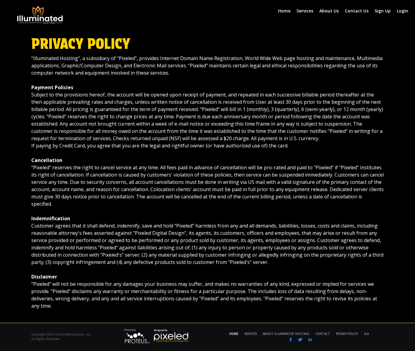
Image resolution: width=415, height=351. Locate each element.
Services (305, 11)
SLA (366, 334)
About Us (329, 11)
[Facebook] (290, 339)
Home (284, 11)
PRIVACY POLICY (347, 334)
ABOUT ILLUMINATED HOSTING (286, 334)
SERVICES (250, 334)
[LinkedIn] (310, 339)
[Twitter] (300, 339)
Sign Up (383, 11)
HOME (233, 334)
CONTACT (322, 334)
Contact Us (357, 11)
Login (402, 11)
